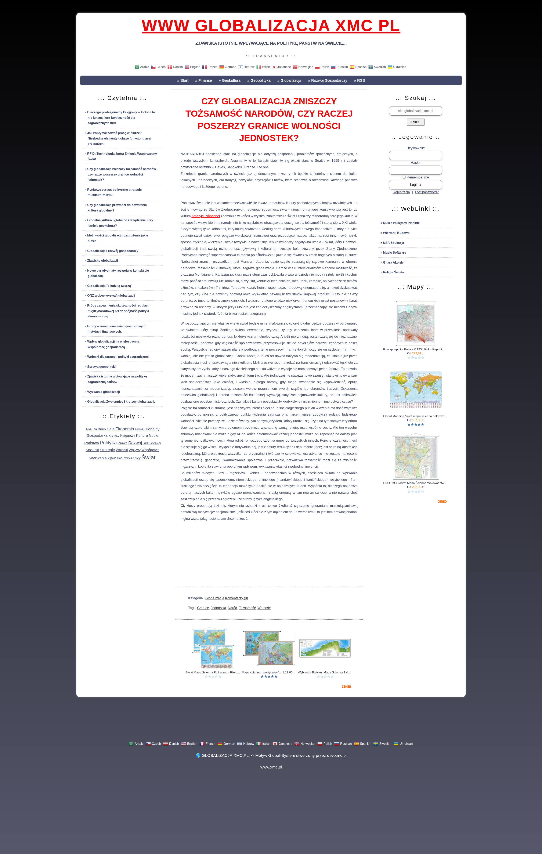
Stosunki (92, 450)
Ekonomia (124, 429)
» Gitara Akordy (392, 262)
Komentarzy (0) (236, 598)
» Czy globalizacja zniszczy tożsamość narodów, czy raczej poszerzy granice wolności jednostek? (121, 174)
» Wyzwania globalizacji (102, 392)
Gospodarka (97, 435)
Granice (203, 608)
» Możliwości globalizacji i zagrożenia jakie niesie (116, 238)
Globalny (151, 429)
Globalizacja (214, 598)
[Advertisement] (269, 555)
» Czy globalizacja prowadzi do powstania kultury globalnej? (116, 207)
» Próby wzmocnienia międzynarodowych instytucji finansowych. (115, 328)
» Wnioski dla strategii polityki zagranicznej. (117, 356)
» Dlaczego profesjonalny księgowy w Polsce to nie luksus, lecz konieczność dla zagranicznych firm (120, 117)
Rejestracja (401, 192)
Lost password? (427, 192)
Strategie (107, 450)
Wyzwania (98, 458)
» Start (182, 80)
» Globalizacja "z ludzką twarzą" (108, 285)
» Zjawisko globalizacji (101, 260)
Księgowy (127, 435)
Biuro (102, 429)
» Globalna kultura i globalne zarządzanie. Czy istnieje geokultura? (119, 222)
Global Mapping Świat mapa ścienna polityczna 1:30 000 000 (415, 416)
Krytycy (113, 435)
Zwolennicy (132, 458)
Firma (139, 429)
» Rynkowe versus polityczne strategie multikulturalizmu (113, 192)
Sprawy (155, 443)
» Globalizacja (289, 80)
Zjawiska (115, 458)
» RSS (359, 80)
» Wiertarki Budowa (394, 233)
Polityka (108, 442)
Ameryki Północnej (205, 216)
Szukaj (416, 121)
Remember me (417, 177)
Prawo (122, 443)
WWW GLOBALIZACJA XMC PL (271, 25)
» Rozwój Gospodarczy (327, 80)
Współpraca (150, 450)
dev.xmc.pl (337, 755)
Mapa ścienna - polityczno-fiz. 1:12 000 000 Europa (269, 672)
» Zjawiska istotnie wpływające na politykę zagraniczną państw (116, 379)
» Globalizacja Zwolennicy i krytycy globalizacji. (120, 401)
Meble (153, 435)
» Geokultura (230, 80)
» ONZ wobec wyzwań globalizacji (110, 295)
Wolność (264, 608)
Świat (148, 457)
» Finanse (203, 80)
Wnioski (122, 450)
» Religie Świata (392, 272)
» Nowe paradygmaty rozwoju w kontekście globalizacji (117, 273)
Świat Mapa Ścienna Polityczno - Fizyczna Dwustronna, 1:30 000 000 (213, 672)
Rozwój (135, 443)
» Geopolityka (259, 80)
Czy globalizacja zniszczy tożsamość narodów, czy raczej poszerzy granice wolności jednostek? (269, 119)
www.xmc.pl (271, 766)
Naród (232, 608)
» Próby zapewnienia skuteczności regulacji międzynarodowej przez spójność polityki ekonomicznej (117, 311)
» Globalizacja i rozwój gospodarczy (111, 251)
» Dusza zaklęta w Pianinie (400, 223)
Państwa (91, 443)
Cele (111, 429)
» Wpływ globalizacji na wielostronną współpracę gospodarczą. (112, 344)
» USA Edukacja (392, 243)
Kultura (142, 435)
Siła (146, 443)
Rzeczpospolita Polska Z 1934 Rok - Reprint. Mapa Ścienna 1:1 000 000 (415, 349)
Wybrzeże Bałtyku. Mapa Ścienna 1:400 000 (325, 672)
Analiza (91, 429)
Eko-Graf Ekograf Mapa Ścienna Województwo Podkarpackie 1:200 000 (415, 482)
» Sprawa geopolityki (100, 366)
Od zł (415, 353)
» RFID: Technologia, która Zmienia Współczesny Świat (121, 156)
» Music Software (393, 252)
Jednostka (218, 608)
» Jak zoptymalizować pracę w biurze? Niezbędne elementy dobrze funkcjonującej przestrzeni (118, 138)
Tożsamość (247, 608)
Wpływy (135, 450)
